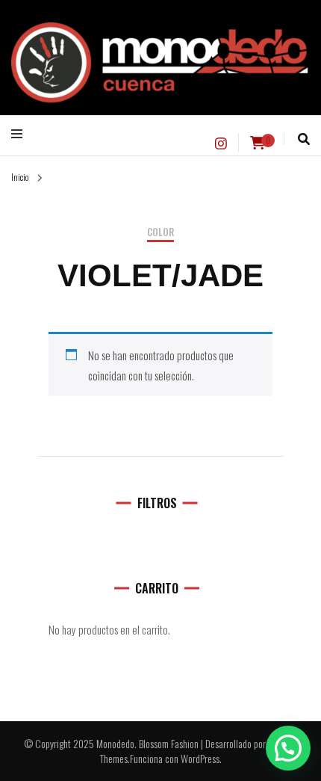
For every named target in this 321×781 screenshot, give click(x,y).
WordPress (200, 758)
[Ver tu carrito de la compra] (257, 142)
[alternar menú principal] (20, 134)
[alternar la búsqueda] (304, 139)
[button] (288, 748)
